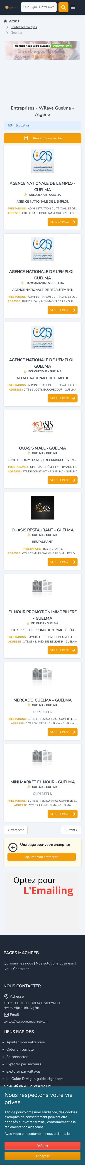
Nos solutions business (55, 963)
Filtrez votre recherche (46, 138)
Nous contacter (16, 968)
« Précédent (15, 830)
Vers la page (59, 222)
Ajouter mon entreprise (41, 857)
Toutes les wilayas (24, 27)
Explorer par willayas (23, 1071)
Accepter (42, 1156)
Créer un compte (20, 1049)
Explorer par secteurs (23, 1064)
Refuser (42, 1146)
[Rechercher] (63, 7)
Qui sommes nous (18, 963)
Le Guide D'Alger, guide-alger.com (34, 1078)
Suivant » (71, 830)
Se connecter (17, 1056)
